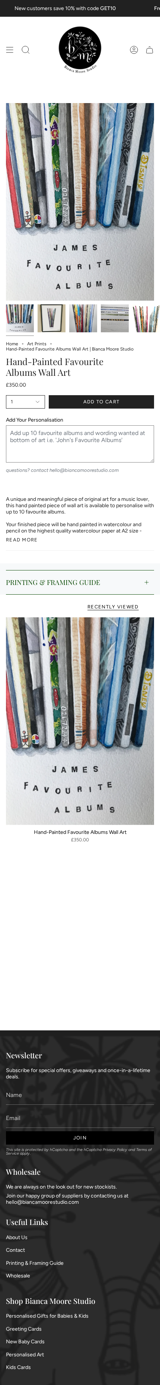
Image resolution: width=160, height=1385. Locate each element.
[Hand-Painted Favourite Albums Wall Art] (80, 721)
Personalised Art (25, 1355)
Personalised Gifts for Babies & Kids (47, 1316)
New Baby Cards (25, 1341)
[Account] (133, 50)
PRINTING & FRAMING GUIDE (53, 582)
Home (12, 343)
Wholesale (18, 1276)
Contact (15, 1250)
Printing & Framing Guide (35, 1263)
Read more (22, 540)
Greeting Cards (24, 1329)
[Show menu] (9, 50)
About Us (17, 1237)
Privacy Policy (115, 1149)
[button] (25, 50)
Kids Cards (18, 1367)
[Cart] (149, 50)
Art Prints (37, 343)
